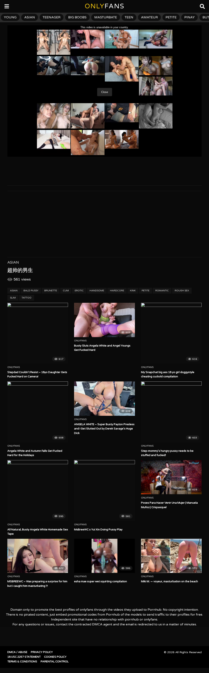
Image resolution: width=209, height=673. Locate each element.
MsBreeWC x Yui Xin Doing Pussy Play (98, 529)
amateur (149, 17)
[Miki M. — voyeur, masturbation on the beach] (171, 556)
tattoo (26, 297)
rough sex (182, 290)
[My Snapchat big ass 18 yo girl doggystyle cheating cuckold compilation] (171, 333)
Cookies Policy (55, 656)
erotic (79, 290)
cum (66, 290)
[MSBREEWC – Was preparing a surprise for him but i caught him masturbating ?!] (37, 556)
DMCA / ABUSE (17, 652)
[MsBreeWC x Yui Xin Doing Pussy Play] (104, 490)
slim (13, 297)
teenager (51, 17)
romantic (162, 290)
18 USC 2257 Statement (24, 656)
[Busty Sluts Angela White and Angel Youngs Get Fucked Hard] (104, 320)
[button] (6, 6)
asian (29, 17)
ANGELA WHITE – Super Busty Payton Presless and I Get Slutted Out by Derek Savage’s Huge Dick (104, 429)
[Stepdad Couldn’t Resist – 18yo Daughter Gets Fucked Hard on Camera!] (37, 333)
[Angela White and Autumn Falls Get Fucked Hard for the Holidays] (37, 411)
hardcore (117, 290)
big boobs (77, 17)
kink (133, 290)
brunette (50, 290)
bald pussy (30, 290)
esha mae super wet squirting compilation (100, 581)
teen (129, 17)
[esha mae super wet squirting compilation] (104, 556)
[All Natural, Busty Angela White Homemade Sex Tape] (37, 490)
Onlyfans (13, 367)
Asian (13, 262)
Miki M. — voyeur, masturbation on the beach (169, 581)
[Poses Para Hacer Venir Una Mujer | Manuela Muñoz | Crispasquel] (171, 477)
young (10, 17)
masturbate (105, 17)
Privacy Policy (42, 652)
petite (171, 17)
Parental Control (55, 661)
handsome (97, 290)
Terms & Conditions (22, 661)
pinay (189, 17)
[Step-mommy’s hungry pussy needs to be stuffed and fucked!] (171, 411)
